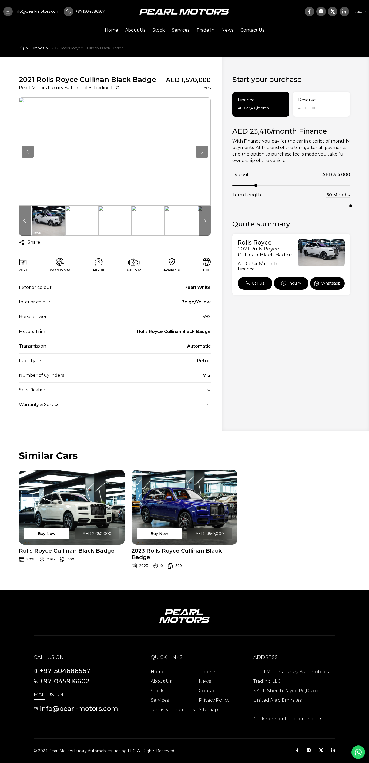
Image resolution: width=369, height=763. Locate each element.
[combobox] (360, 11)
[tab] (261, 104)
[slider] (255, 185)
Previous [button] (28, 152)
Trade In (205, 30)
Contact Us (252, 30)
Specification (32, 389)
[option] (115, 151)
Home (111, 30)
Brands (37, 48)
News (227, 30)
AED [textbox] (359, 11)
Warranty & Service (39, 404)
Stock (158, 30)
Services (180, 30)
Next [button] (202, 152)
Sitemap (208, 709)
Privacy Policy (214, 700)
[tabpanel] (291, 211)
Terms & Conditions (173, 709)
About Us (135, 30)
